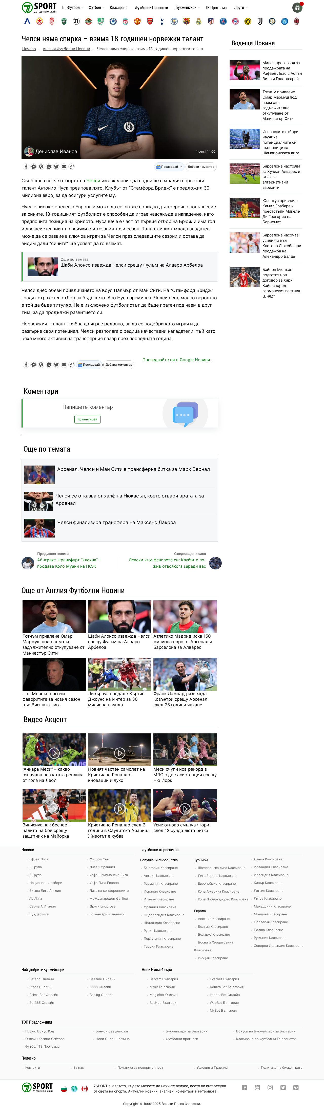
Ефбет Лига (38, 859)
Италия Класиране (159, 899)
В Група (35, 875)
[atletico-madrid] (211, 21)
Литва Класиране (268, 898)
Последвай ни (171, 167)
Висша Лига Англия (45, 891)
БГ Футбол (71, 7)
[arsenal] (150, 21)
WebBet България (224, 1003)
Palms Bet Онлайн (43, 995)
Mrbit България (162, 987)
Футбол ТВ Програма (42, 1046)
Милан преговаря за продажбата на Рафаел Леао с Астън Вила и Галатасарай (282, 70)
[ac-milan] (296, 21)
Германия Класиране (161, 883)
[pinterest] (296, 1088)
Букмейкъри (186, 7)
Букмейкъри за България (186, 1031)
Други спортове (103, 906)
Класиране (118, 7)
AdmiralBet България (227, 987)
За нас (78, 1067)
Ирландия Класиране (271, 875)
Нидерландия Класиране (164, 915)
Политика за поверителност (140, 1067)
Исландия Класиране (271, 867)
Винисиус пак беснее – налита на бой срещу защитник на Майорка (47, 830)
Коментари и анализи (107, 914)
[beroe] (101, 21)
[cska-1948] (52, 21)
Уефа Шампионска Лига (109, 875)
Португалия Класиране (162, 938)
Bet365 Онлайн (41, 1003)
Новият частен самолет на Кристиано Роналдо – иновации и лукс (116, 775)
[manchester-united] (137, 21)
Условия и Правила (212, 1067)
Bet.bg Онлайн (101, 995)
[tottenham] (162, 21)
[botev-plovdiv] (88, 21)
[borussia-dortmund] (248, 21)
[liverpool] (125, 21)
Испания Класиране (160, 891)
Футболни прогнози (182, 1039)
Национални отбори (45, 883)
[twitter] (283, 1088)
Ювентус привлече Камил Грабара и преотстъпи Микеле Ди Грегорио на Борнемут (281, 211)
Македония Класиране (272, 906)
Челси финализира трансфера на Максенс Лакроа (116, 522)
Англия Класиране (159, 876)
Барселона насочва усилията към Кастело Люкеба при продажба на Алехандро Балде (281, 246)
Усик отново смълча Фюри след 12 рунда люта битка (181, 827)
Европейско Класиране (217, 883)
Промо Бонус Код (39, 1031)
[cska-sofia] (39, 21)
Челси (93, 180)
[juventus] (260, 21)
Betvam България (164, 979)
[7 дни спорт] (40, 7)
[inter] (272, 21)
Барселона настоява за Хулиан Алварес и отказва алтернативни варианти (281, 177)
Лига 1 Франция (102, 867)
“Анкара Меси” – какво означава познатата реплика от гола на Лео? (53, 775)
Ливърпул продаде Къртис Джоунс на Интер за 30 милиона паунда (116, 699)
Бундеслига (39, 914)
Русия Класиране (158, 931)
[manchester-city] (174, 21)
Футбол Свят (100, 859)
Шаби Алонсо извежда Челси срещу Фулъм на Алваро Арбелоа (119, 642)
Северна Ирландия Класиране (278, 946)
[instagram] (270, 1088)
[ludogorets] (64, 21)
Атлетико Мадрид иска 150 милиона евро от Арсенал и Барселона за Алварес (182, 642)
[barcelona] (186, 21)
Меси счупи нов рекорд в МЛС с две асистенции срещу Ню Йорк (185, 775)
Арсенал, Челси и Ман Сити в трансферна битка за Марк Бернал (133, 469)
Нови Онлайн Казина (113, 1039)
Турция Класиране (159, 946)
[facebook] (244, 1088)
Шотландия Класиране (162, 923)
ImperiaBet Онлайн (225, 995)
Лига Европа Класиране (217, 876)
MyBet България (223, 1010)
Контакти (32, 1067)
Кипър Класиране (268, 883)
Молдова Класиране (270, 914)
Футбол (95, 7)
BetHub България (164, 1003)
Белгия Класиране (213, 926)
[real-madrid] (198, 21)
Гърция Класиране (213, 958)
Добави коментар (201, 167)
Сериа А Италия (42, 906)
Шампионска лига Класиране (222, 868)
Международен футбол (109, 898)
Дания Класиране (268, 859)
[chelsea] (113, 21)
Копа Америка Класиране (218, 891)
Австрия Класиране (214, 919)
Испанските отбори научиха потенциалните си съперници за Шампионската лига (280, 142)
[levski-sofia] (27, 21)
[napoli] (284, 21)
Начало (29, 48)
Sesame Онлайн (102, 979)
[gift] (297, 8)
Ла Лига (35, 898)
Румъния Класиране (270, 938)
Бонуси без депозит (112, 1031)
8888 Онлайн (100, 987)
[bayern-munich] (235, 21)
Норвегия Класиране (271, 922)
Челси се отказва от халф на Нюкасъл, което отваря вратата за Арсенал (129, 499)
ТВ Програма (216, 7)
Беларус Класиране (214, 934)
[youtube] (257, 1088)
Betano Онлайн (41, 979)
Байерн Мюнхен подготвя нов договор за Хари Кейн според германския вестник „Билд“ (281, 283)
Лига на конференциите (109, 891)
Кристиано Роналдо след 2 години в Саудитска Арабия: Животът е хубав (118, 830)
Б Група (35, 867)
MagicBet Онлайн (164, 995)
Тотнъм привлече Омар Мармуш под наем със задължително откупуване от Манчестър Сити (54, 644)
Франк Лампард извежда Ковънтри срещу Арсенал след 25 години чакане (180, 699)
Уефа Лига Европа (104, 883)
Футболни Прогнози (151, 7)
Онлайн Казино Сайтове (45, 1039)
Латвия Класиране (269, 891)
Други (239, 7)
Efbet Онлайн (40, 987)
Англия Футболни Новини (66, 48)
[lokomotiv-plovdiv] (76, 21)
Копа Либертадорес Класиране (223, 899)
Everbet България (224, 979)
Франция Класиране (160, 907)
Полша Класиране (268, 930)
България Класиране (161, 868)
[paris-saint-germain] (223, 21)
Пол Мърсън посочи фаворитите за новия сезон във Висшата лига (51, 699)
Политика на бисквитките (281, 1067)
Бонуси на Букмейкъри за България (265, 1031)
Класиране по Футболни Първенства (266, 1039)
